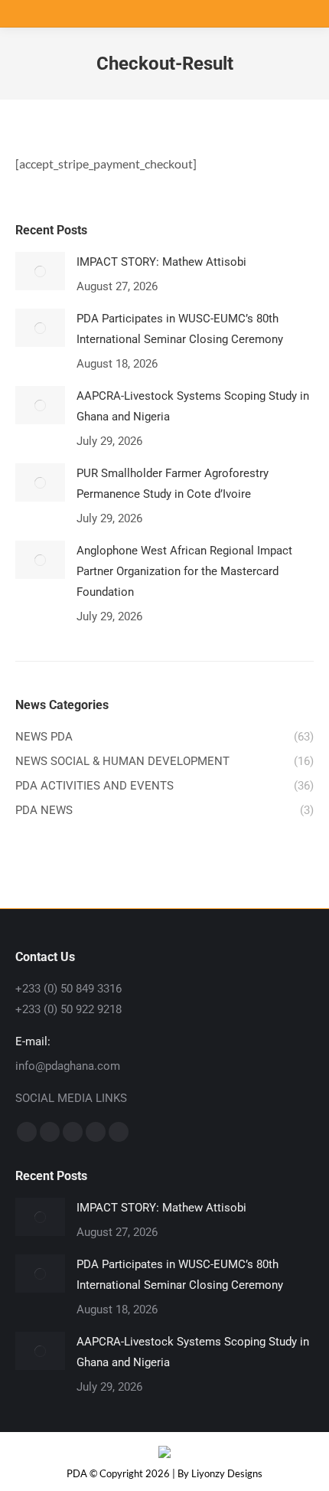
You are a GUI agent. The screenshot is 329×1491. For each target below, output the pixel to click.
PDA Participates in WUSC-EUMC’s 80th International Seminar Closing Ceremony (180, 329)
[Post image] (40, 271)
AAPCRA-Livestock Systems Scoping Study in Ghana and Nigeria (193, 406)
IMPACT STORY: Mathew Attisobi (161, 262)
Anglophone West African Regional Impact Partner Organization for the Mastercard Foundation (184, 571)
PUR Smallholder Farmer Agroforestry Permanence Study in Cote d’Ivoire (173, 483)
